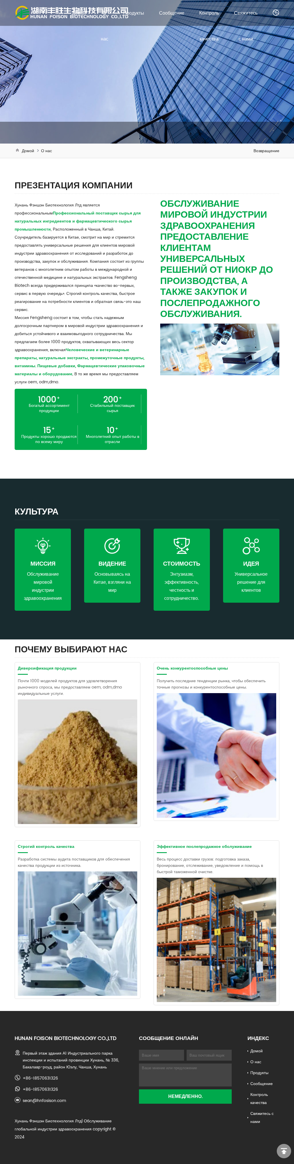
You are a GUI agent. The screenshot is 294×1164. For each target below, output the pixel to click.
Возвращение (266, 151)
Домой (79, 13)
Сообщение (171, 13)
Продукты (133, 13)
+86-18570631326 (40, 1078)
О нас (46, 151)
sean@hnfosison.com (44, 1100)
